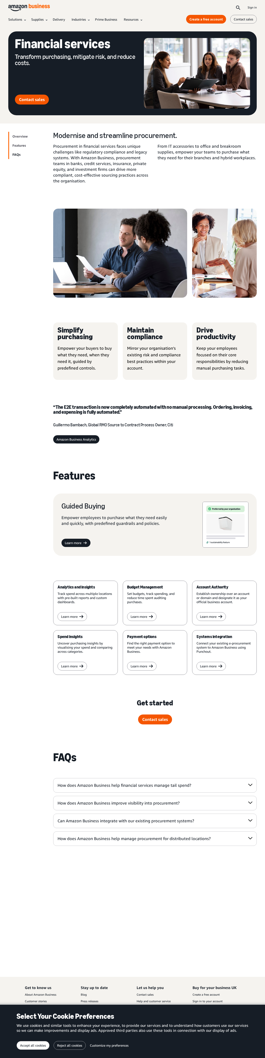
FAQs (16, 154)
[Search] (238, 7)
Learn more (73, 543)
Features (19, 145)
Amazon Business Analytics (76, 439)
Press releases (89, 1001)
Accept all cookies (33, 1045)
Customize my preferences (109, 1045)
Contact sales (243, 19)
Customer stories (36, 1001)
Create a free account (206, 19)
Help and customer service (154, 1001)
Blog (84, 994)
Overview (20, 136)
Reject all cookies (69, 1045)
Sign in (252, 7)
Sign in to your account (208, 1001)
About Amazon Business (40, 994)
